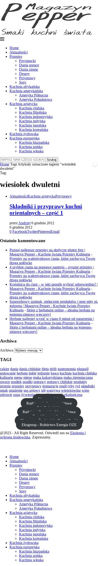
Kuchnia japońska (32, 125)
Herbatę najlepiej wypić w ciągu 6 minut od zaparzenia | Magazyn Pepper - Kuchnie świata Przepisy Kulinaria (52, 321)
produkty (80, 382)
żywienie (28, 395)
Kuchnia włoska (31, 151)
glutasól (82, 369)
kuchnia (66, 373)
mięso (27, 377)
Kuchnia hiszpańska (34, 142)
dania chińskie (30, 369)
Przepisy (16, 56)
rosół (63, 386)
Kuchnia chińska (31, 108)
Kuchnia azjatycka (23, 104)
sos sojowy (32, 390)
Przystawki (27, 61)
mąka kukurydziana (48, 377)
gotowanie (8, 373)
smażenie (16, 390)
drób (53, 369)
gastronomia (67, 369)
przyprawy (33, 386)
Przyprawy (27, 78)
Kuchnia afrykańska (25, 87)
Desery (24, 74)
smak (4, 390)
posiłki (28, 382)
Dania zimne (28, 69)
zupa (16, 395)
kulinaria (6, 377)
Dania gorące (29, 65)
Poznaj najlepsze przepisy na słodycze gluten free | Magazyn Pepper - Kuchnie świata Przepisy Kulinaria (50, 252)
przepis (5, 386)
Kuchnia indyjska (32, 121)
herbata (22, 373)
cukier (4, 369)
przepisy (18, 386)
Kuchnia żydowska (24, 134)
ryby (71, 386)
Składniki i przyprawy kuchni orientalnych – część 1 (46, 209)
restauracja (50, 386)
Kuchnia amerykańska (26, 91)
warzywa (53, 390)
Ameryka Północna (33, 95)
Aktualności (19, 52)
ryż (77, 386)
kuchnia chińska (85, 373)
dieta (45, 369)
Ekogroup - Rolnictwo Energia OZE (49, 425)
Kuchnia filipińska (33, 112)
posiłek (16, 382)
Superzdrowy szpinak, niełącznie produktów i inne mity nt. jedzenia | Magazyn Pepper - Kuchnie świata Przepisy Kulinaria (54, 305)
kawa (55, 373)
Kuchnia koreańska (33, 130)
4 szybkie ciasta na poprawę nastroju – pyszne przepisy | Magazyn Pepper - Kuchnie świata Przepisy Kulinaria (52, 269)
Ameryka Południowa (35, 99)
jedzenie (43, 373)
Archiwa (6, 350)
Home (14, 48)
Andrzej (24, 223)
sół (43, 390)
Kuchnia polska (31, 147)
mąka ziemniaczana (78, 377)
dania (14, 369)
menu (18, 377)
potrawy (40, 382)
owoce (5, 382)
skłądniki (88, 386)
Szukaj (51, 159)
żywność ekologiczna (66, 395)
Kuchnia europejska (24, 138)
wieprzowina (71, 390)
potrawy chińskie (60, 382)
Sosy (22, 82)
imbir (32, 373)
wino (85, 390)
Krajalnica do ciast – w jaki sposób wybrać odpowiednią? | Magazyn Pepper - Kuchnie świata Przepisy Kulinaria (54, 286)
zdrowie (6, 395)
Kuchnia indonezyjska (36, 117)
